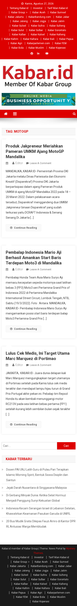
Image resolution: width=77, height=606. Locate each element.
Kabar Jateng (20, 21)
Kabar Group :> (19, 12)
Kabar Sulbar (36, 30)
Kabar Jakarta (16, 17)
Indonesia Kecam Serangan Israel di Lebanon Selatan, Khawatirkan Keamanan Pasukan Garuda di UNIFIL (40, 511)
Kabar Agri (16, 43)
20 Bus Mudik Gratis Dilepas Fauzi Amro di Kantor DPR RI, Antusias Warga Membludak (41, 524)
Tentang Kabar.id (19, 8)
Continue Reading (25, 227)
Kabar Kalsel (38, 34)
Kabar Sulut (17, 30)
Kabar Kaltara (30, 39)
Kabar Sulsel (19, 25)
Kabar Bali (48, 39)
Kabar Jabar (62, 17)
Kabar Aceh (38, 12)
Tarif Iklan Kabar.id (57, 8)
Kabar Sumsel (58, 12)
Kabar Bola (17, 47)
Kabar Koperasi (57, 47)
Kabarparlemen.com (38, 43)
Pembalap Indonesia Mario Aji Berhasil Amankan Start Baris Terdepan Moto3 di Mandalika (34, 257)
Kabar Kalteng (57, 34)
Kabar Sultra (38, 25)
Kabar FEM (61, 43)
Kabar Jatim (57, 21)
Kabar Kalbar (19, 34)
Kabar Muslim (36, 47)
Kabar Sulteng (57, 25)
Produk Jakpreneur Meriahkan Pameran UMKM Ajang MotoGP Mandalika (35, 151)
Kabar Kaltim (11, 39)
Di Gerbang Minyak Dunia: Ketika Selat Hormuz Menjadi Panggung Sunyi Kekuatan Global (36, 498)
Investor (38, 8)
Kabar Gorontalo (57, 30)
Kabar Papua (66, 39)
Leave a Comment (40, 163)
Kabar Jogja (39, 21)
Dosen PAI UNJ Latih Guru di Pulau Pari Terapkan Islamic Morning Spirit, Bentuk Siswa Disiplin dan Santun (37, 475)
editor (19, 163)
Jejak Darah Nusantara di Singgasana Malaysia (36, 487)
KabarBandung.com (40, 17)
